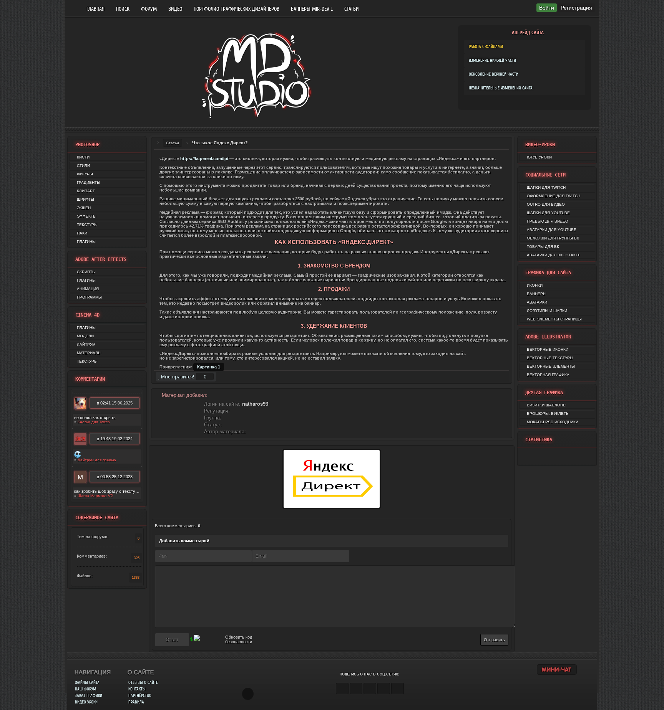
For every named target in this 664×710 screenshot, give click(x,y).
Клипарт (86, 191)
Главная (95, 9)
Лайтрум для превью (97, 460)
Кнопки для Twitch (94, 422)
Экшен (84, 208)
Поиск (122, 9)
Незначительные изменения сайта (501, 88)
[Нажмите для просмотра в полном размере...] (331, 512)
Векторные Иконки (547, 349)
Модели (85, 336)
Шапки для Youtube (548, 213)
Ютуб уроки (539, 157)
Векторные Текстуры (550, 358)
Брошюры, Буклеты (548, 413)
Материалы (89, 353)
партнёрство (139, 695)
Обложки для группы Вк (553, 238)
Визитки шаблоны (546, 405)
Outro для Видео (546, 204)
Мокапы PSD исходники (552, 422)
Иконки (535, 285)
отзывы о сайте (143, 682)
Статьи (351, 9)
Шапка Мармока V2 (95, 496)
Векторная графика (548, 375)
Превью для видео (547, 221)
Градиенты (88, 182)
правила (136, 702)
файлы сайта (87, 682)
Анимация (88, 289)
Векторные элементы (551, 366)
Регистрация (576, 8)
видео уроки (86, 702)
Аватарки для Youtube (551, 230)
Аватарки (537, 302)
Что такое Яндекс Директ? (220, 142)
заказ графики (88, 695)
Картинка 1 (208, 367)
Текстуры (87, 225)
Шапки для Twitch (546, 187)
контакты (137, 689)
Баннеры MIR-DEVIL (312, 9)
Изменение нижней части (492, 60)
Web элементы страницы (554, 319)
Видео (175, 9)
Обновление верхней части (493, 74)
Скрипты (86, 272)
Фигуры (85, 174)
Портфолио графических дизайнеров (236, 9)
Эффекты (86, 216)
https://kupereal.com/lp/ (204, 158)
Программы (89, 297)
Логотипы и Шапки (547, 311)
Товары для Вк (543, 246)
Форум (149, 9)
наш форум (85, 689)
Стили (83, 165)
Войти (546, 8)
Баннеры (536, 294)
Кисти (83, 157)
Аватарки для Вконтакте (554, 255)
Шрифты (85, 199)
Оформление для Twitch (553, 196)
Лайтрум (86, 344)
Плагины (86, 241)
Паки (82, 233)
